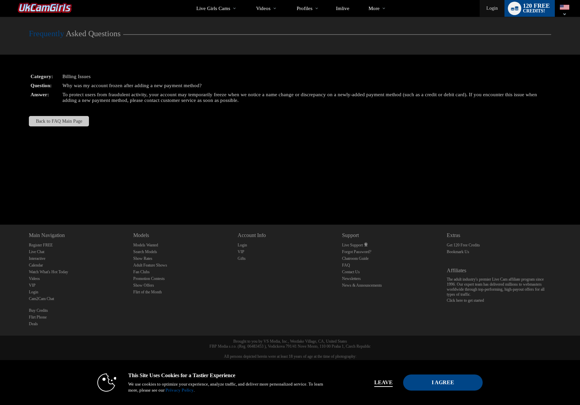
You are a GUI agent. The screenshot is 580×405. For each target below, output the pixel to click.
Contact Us (351, 272)
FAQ (346, 265)
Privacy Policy (179, 390)
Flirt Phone (38, 317)
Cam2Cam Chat (41, 298)
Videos (263, 8)
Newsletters (351, 278)
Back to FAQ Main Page (59, 121)
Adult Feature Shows (150, 265)
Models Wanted (145, 245)
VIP (32, 285)
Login (492, 8)
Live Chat (36, 251)
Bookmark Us (458, 251)
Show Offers (143, 285)
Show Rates (142, 258)
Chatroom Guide (355, 258)
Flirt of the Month (147, 292)
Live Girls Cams (213, 8)
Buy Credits (38, 310)
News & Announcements (362, 285)
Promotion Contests (149, 278)
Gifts (242, 258)
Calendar (36, 265)
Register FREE (41, 245)
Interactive (37, 258)
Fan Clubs (141, 272)
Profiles (304, 8)
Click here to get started (465, 300)
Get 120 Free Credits (463, 245)
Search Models (145, 251)
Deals (33, 324)
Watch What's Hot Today (48, 272)
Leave (383, 382)
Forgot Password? (356, 251)
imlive (342, 8)
